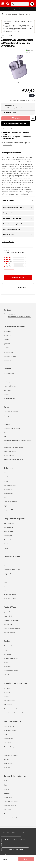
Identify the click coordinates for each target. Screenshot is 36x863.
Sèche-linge (7, 692)
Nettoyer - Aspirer (9, 726)
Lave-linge (7, 688)
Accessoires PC (8, 489)
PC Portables (7, 331)
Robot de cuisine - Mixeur (11, 658)
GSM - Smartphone (9, 523)
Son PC (6, 497)
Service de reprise (9, 455)
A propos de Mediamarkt (11, 412)
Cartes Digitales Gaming (11, 801)
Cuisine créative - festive (11, 670)
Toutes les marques (9, 398)
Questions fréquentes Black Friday (13, 459)
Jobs (5, 432)
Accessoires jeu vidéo (10, 805)
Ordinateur (7, 473)
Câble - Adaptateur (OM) (11, 502)
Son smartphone (8, 535)
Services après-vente (10, 382)
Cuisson (6, 650)
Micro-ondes (7, 666)
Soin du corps (7, 743)
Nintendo (6, 789)
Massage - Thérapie (9, 747)
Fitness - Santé (8, 751)
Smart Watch (7, 335)
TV (4, 561)
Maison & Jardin (8, 763)
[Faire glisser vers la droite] (22, 82)
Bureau (6, 481)
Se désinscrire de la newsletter (15, 845)
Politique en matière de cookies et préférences (15, 840)
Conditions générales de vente (12, 428)
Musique (6, 814)
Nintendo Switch (8, 360)
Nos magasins (8, 416)
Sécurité (6, 548)
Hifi (5, 565)
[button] (2, 3)
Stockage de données (10, 485)
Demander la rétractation (15, 849)
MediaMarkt (12, 854)
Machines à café (8, 352)
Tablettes (6, 339)
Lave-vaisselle (8, 704)
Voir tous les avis (9, 268)
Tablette (6, 477)
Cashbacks (7, 424)
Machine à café (8, 646)
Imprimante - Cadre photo (11, 620)
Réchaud (6, 675)
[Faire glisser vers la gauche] (14, 82)
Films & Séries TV (8, 810)
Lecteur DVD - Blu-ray (10, 594)
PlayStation (7, 781)
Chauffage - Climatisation (11, 755)
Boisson (6, 662)
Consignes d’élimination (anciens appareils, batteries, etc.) (16, 144)
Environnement (8, 390)
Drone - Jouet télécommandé (12, 628)
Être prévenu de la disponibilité (15, 124)
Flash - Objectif (8, 616)
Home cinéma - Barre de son (12, 570)
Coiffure (6, 734)
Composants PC (8, 510)
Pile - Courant (7, 544)
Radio (5, 582)
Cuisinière (6, 696)
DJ (4, 586)
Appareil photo (8, 612)
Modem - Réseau (8, 493)
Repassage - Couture (10, 730)
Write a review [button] (18, 278)
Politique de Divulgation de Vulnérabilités (11, 836)
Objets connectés (9, 531)
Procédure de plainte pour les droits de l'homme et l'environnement (17, 442)
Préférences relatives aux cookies (13, 447)
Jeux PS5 (6, 348)
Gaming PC (7, 793)
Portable (6, 578)
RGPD (5, 436)
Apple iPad (7, 344)
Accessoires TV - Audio (10, 598)
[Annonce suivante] (33, 9)
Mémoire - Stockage (9, 540)
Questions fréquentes (10, 451)
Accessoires (7, 767)
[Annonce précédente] (3, 9)
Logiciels (6, 506)
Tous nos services (9, 374)
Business (6, 420)
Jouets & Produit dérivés (10, 818)
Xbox (5, 785)
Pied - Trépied (8, 624)
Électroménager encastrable (12, 709)
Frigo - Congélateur (9, 700)
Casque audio (8, 574)
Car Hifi (6, 590)
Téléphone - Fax (8, 527)
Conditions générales (6, 833)
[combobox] (20, 4)
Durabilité (6, 394)
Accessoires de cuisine (10, 356)
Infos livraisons (8, 378)
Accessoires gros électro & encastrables (15, 713)
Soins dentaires (8, 738)
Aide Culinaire (8, 654)
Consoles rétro (8, 797)
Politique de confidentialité (18, 833)
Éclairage (6, 759)
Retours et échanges (10, 386)
